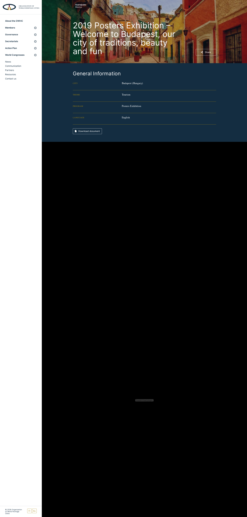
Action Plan (11, 48)
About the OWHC (14, 21)
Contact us (10, 78)
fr (29, 511)
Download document (89, 131)
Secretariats (11, 41)
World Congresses (14, 55)
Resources (10, 74)
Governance (11, 34)
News (8, 61)
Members (10, 27)
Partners (9, 70)
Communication (13, 66)
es (34, 511)
